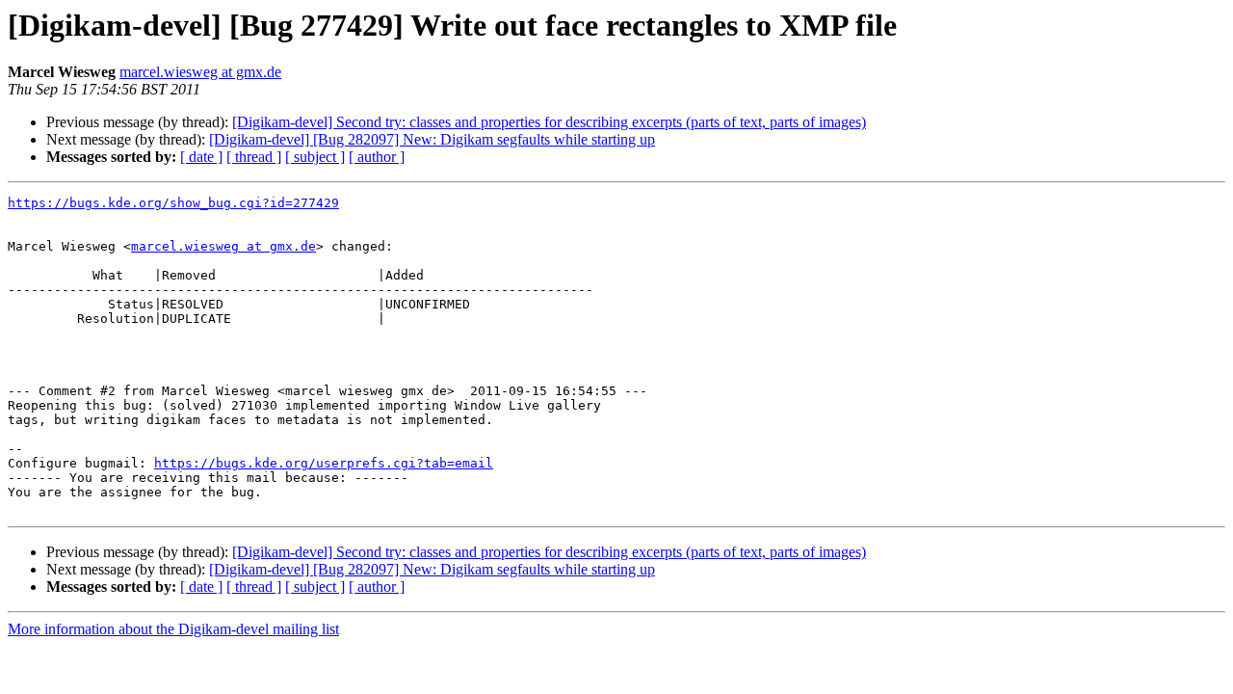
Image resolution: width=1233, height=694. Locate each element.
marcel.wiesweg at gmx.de (200, 72)
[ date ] (201, 156)
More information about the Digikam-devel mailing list (173, 629)
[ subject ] (315, 156)
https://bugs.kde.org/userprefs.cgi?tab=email (323, 463)
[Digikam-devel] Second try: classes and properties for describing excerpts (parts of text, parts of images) (549, 122)
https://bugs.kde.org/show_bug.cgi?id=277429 (173, 203)
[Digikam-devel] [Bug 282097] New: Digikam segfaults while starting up (432, 139)
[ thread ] (253, 156)
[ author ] (377, 156)
